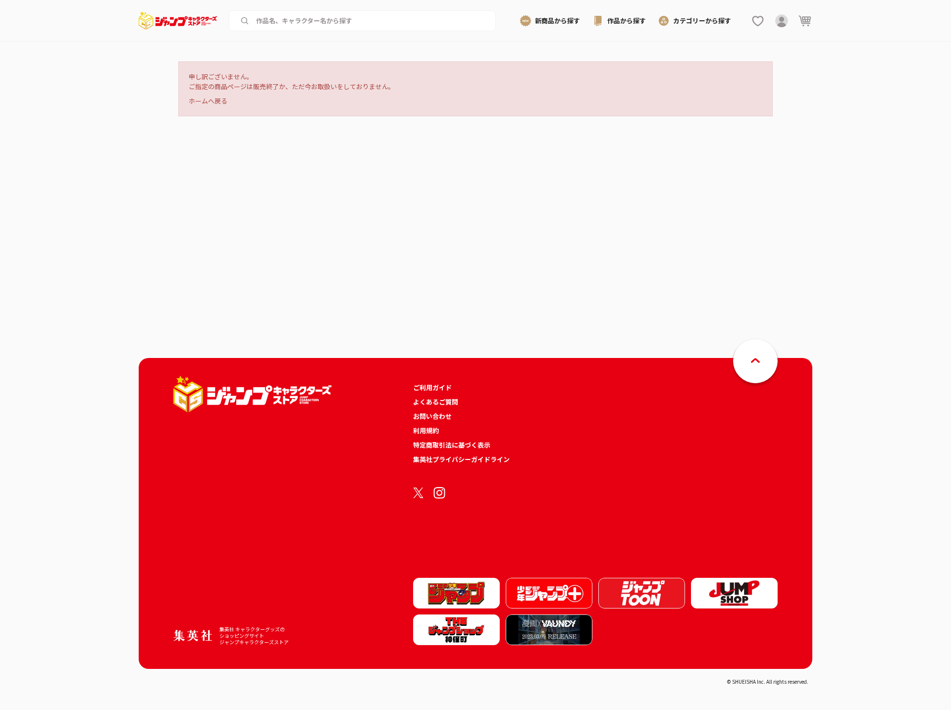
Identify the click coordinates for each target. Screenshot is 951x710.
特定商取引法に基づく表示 (451, 445)
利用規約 (426, 430)
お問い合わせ (432, 416)
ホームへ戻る (208, 100)
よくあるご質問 (435, 401)
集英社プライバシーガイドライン (461, 459)
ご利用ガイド (432, 387)
